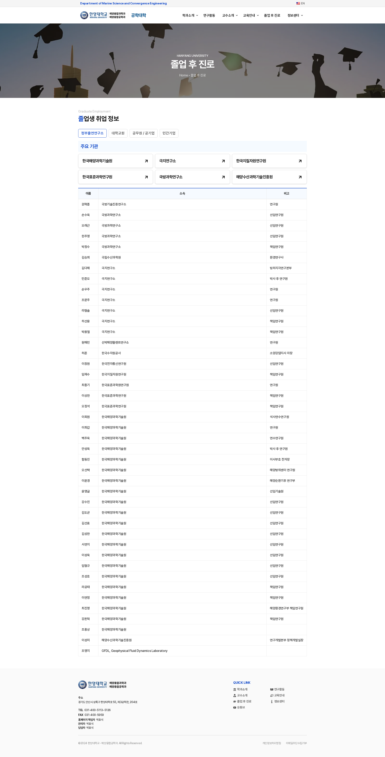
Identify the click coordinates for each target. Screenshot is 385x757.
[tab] (92, 133)
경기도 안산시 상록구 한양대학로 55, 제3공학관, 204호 (107, 702)
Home (183, 75)
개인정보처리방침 (271, 743)
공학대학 (138, 15)
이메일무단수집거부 (296, 743)
